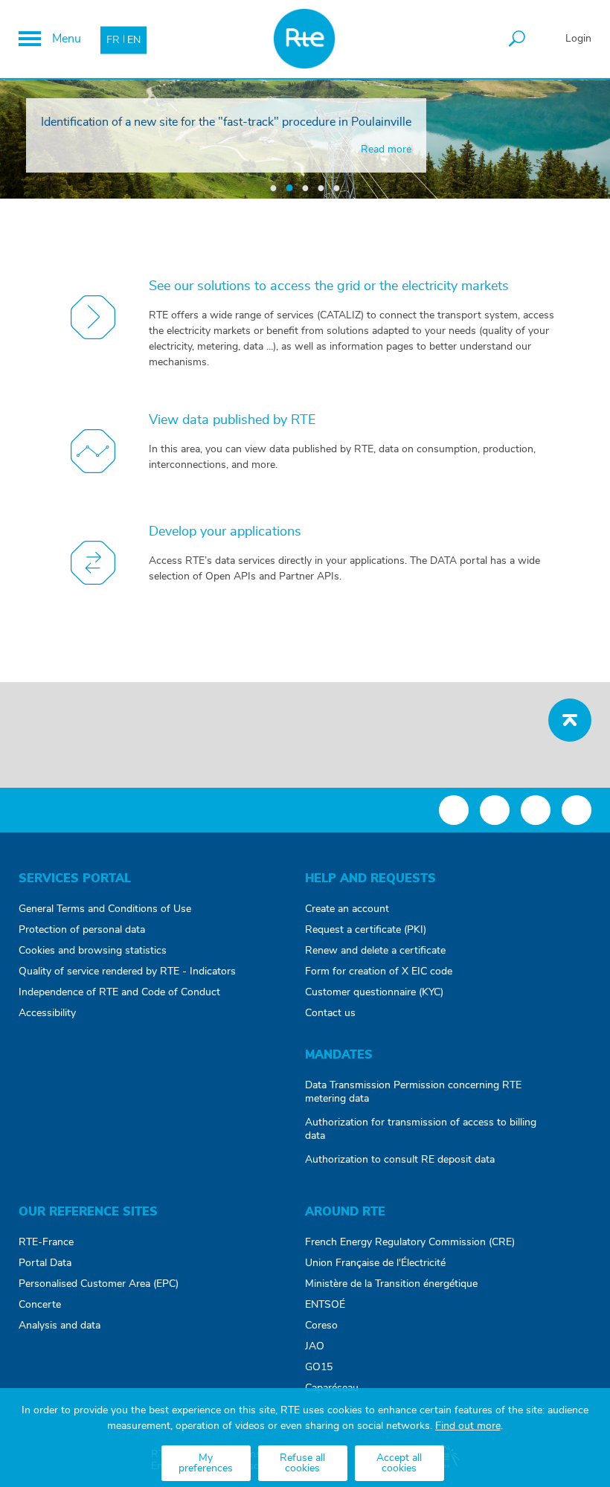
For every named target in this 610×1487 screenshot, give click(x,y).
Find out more (468, 1426)
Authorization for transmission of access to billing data (420, 1129)
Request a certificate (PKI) (365, 930)
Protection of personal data (82, 930)
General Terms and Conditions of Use (105, 909)
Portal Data (45, 1263)
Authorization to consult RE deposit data (400, 1159)
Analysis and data (59, 1325)
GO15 (319, 1367)
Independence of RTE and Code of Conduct (119, 992)
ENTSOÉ (325, 1305)
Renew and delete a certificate (375, 950)
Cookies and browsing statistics (93, 950)
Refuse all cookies (302, 1463)
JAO (314, 1346)
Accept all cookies (399, 1463)
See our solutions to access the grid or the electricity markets (329, 286)
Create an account (347, 909)
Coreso (321, 1325)
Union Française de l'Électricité (375, 1263)
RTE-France (46, 1242)
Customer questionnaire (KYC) (374, 992)
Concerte (40, 1305)
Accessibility (47, 1013)
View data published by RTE (232, 420)
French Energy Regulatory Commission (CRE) (410, 1242)
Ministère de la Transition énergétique (391, 1284)
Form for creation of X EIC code (378, 971)
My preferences (206, 1463)
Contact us (330, 1013)
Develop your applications (225, 532)
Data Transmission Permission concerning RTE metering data (413, 1092)
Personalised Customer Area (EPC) (99, 1284)
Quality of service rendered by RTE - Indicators (127, 971)
